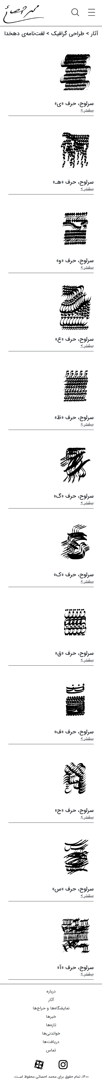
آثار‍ (94, 33)
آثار (51, 999)
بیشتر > (87, 110)
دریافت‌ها (51, 1042)
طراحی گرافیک (67, 33)
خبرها (51, 1016)
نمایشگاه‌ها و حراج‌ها (51, 1008)
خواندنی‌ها (51, 1033)
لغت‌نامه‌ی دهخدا (24, 33)
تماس (51, 1050)
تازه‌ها (51, 1025)
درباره (51, 991)
